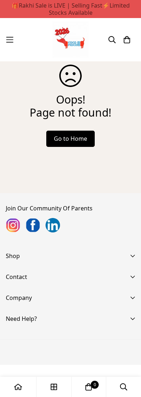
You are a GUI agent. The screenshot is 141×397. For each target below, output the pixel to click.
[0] (88, 387)
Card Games (22, 287)
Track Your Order (29, 338)
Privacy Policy (24, 349)
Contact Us (21, 307)
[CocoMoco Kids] (70, 39)
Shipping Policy (26, 372)
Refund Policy (24, 361)
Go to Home (70, 139)
